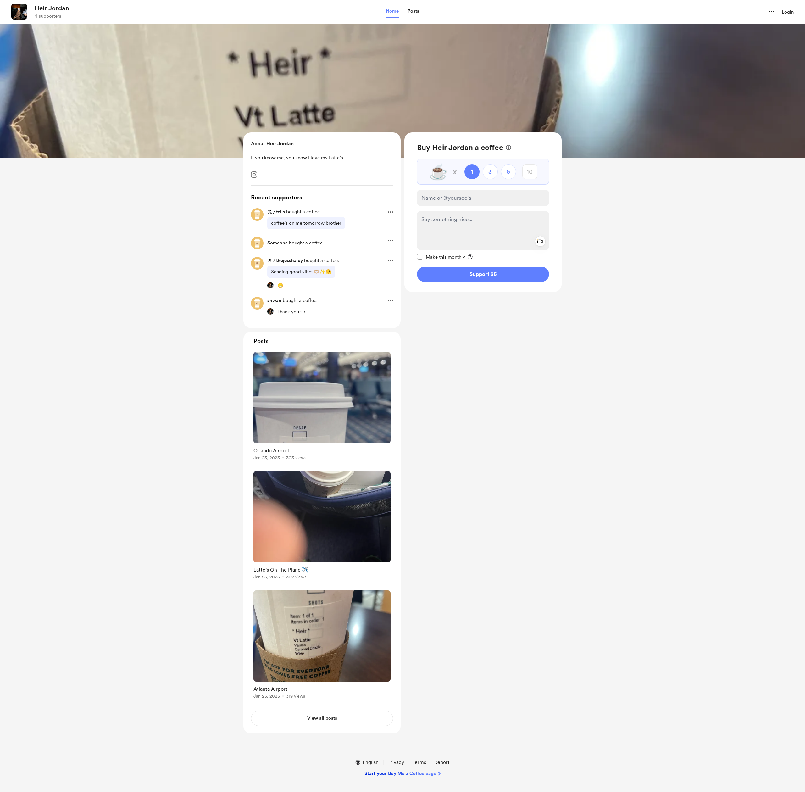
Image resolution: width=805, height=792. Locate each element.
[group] (322, 407)
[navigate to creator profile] (19, 12)
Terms (419, 762)
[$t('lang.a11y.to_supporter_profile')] (270, 285)
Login (788, 12)
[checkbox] (441, 257)
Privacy (395, 762)
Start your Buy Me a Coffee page (400, 773)
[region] (483, 212)
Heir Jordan (52, 8)
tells (280, 212)
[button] (392, 11)
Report (441, 762)
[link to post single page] (322, 407)
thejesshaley (289, 260)
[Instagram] (254, 174)
